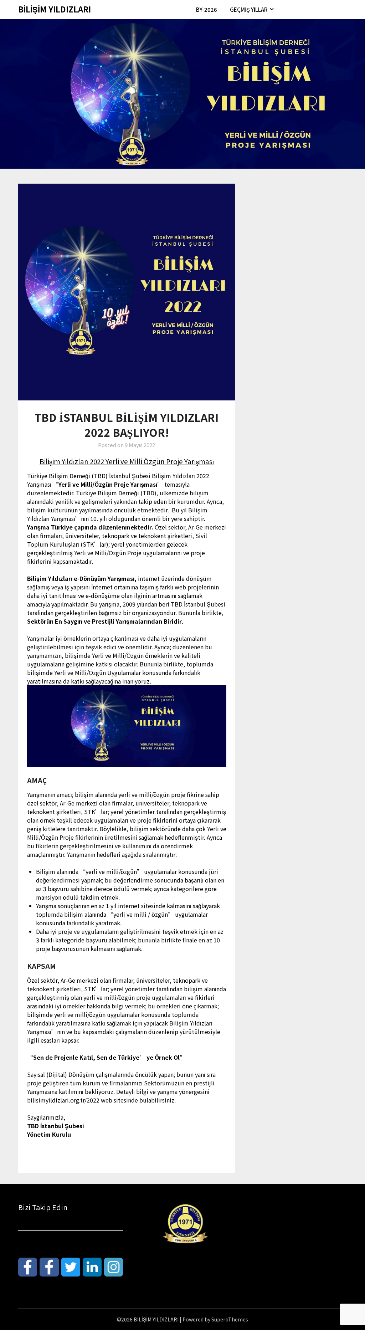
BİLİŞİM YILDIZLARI (54, 9)
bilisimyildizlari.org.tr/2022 (63, 1100)
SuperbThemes (229, 1319)
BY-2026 (206, 9)
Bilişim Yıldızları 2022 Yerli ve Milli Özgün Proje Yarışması (127, 461)
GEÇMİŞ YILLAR (249, 9)
